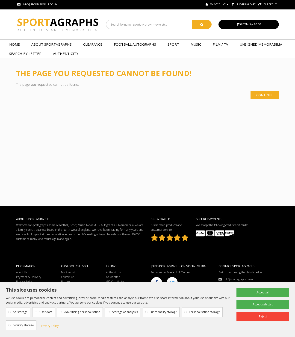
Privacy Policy (50, 326)
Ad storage (20, 312)
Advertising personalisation (82, 312)
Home (14, 44)
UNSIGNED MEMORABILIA (261, 44)
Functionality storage (163, 312)
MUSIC (196, 44)
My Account (68, 272)
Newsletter (113, 277)
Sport (58, 22)
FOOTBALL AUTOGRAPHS (135, 44)
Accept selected (263, 304)
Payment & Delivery (28, 277)
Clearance (92, 44)
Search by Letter (25, 53)
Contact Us (67, 277)
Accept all (263, 292)
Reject (263, 316)
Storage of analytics (125, 312)
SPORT (173, 44)
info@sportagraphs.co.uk (237, 279)
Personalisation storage (204, 312)
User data (45, 312)
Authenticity (65, 53)
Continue (264, 95)
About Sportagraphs (51, 44)
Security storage (23, 325)
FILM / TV (220, 44)
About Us (21, 272)
